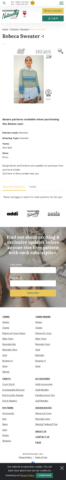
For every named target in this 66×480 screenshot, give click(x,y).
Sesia (4, 366)
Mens (5, 424)
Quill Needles (41, 401)
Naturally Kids (9, 344)
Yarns (32, 187)
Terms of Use (41, 457)
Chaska (5, 328)
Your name (16, 265)
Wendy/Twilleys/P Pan (46, 424)
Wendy (5, 372)
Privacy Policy (25, 457)
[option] (12, 213)
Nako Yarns (8, 339)
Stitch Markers (9, 401)
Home (5, 29)
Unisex (5, 435)
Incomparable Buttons (13, 390)
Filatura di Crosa (43, 413)
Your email (16, 278)
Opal (4, 355)
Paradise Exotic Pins (45, 395)
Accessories (8, 413)
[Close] (62, 467)
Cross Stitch (8, 384)
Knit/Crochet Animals (12, 395)
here (10, 174)
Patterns (14, 29)
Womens (24, 29)
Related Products (14, 187)
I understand (44, 475)
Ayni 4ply (7, 148)
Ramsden (39, 355)
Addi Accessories (44, 384)
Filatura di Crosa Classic (13, 333)
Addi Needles (42, 390)
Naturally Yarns (9, 350)
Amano (5, 322)
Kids (4, 419)
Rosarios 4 (7, 361)
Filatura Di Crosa (43, 333)
